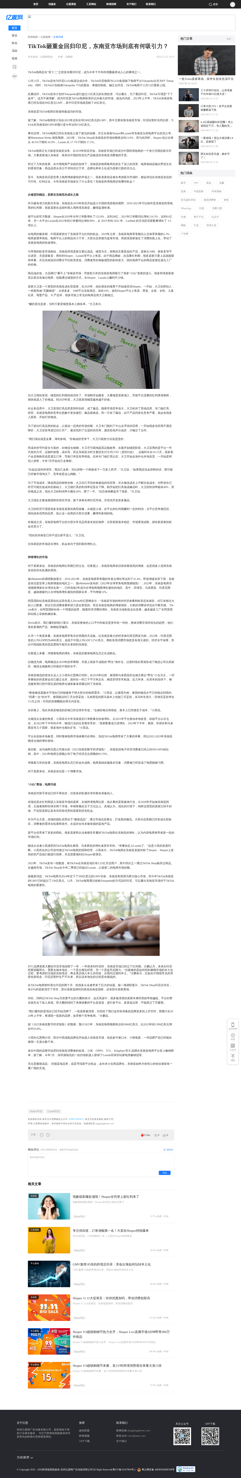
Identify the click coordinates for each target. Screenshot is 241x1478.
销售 (226, 200)
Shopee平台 (36, 1111)
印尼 (201, 208)
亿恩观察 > (47, 37)
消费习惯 (217, 208)
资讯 (14, 35)
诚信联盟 (84, 1430)
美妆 (208, 183)
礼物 (183, 217)
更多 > (230, 39)
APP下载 (84, 1441)
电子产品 (199, 217)
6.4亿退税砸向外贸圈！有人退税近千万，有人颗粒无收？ (217, 124)
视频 (14, 58)
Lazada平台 (54, 1111)
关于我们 (131, 4)
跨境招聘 (111, 4)
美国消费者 (210, 200)
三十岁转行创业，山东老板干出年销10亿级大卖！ (216, 92)
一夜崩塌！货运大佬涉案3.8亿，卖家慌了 (217, 140)
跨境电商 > (34, 37)
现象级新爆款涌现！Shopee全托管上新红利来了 (106, 1196)
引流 (196, 225)
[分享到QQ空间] (42, 1134)
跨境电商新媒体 (51, 1469)
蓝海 (183, 191)
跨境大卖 (211, 225)
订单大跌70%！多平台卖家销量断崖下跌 (216, 108)
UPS (196, 183)
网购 (183, 225)
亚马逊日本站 (188, 200)
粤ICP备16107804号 (123, 1469)
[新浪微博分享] (48, 1134)
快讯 (14, 43)
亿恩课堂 (71, 4)
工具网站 (91, 4)
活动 (14, 50)
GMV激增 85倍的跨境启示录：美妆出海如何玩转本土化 (112, 1264)
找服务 (52, 4)
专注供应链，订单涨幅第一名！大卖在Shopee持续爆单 (111, 1230)
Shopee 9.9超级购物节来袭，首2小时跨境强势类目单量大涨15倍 (117, 1365)
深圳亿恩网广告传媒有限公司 (77, 1469)
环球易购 (216, 191)
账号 (183, 183)
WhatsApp (186, 208)
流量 (221, 183)
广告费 (184, 234)
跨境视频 (84, 1436)
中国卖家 (199, 191)
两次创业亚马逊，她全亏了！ (215, 155)
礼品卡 (215, 217)
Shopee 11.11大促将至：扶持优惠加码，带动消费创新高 (111, 1298)
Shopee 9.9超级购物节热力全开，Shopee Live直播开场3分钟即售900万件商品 (121, 1334)
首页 (35, 4)
